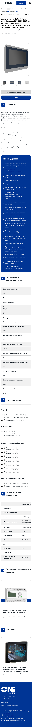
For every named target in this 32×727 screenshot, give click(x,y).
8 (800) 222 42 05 (9, 716)
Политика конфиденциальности (9, 705)
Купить (16, 97)
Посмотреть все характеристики (15, 92)
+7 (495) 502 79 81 (8, 714)
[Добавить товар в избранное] (28, 41)
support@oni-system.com (19, 720)
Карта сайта (4, 702)
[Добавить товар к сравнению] (28, 43)
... (8, 8)
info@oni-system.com (17, 718)
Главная (3, 8)
